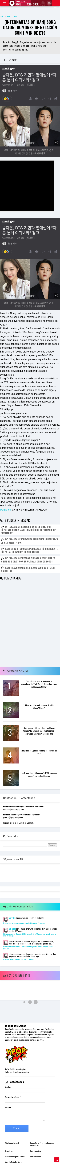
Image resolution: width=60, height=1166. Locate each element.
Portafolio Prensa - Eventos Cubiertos (42, 1144)
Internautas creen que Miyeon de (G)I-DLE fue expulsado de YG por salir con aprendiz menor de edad (29, 935)
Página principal (12, 1143)
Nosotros (8, 1151)
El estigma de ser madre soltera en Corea (15, 959)
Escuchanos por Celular (15, 1156)
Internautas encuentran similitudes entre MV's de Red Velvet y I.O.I (29, 540)
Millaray (12, 928)
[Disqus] (30, 621)
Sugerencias (35, 1151)
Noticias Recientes (18, 975)
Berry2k (12, 917)
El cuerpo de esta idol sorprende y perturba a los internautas (20, 923)
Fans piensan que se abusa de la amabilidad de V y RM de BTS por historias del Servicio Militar (39, 683)
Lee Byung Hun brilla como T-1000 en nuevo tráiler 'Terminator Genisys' (39, 774)
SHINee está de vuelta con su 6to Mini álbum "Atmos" (38, 707)
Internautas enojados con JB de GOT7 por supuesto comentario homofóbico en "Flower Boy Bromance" (28, 530)
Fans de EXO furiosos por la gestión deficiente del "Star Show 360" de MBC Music (29, 550)
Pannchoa (6, 509)
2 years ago (41, 923)
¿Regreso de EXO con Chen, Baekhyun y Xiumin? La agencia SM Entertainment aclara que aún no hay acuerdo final (39, 730)
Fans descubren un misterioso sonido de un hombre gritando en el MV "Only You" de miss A (29, 947)
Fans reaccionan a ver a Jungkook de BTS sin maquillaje (28, 569)
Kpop (8, 16)
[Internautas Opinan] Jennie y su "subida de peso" (39, 752)
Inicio (1, 16)
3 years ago (31, 959)
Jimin (15, 16)
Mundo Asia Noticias (13, 1162)
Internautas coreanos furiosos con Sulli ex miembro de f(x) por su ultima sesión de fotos (28, 559)
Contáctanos (35, 1156)
